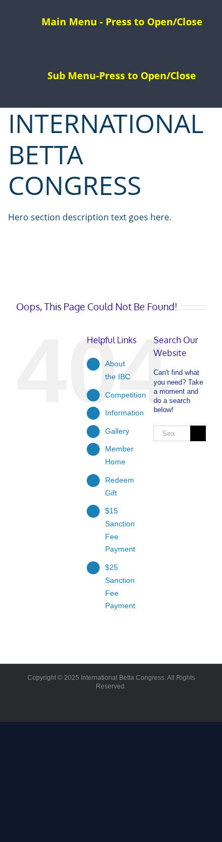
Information (124, 412)
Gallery (117, 431)
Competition (125, 395)
